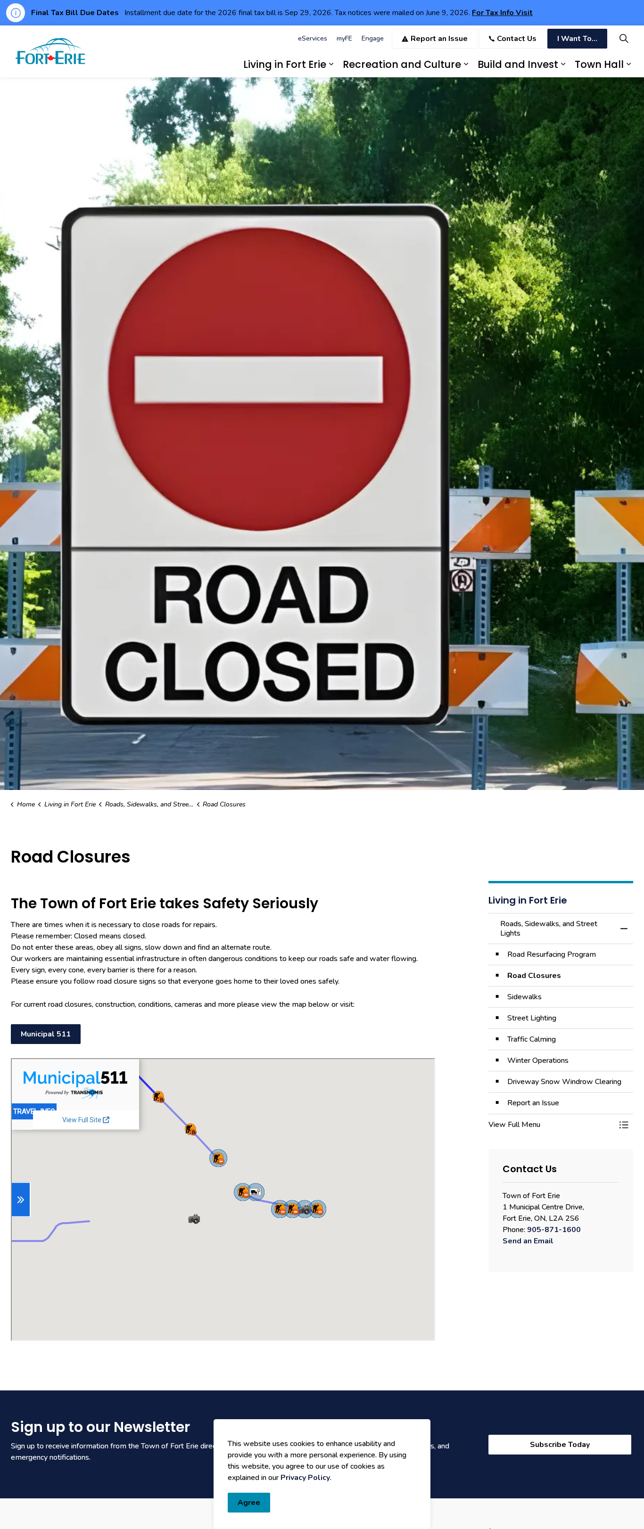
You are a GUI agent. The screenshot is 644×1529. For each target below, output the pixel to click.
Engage (373, 38)
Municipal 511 (46, 1034)
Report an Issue (439, 38)
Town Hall (599, 64)
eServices (312, 38)
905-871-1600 (554, 1230)
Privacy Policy (305, 1477)
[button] (551, 1124)
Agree (249, 1502)
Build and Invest (518, 64)
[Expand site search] (623, 38)
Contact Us (517, 38)
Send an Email (528, 1241)
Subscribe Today (559, 1444)
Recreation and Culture (402, 64)
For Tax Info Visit (502, 13)
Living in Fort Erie (284, 64)
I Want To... (577, 38)
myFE (344, 38)
